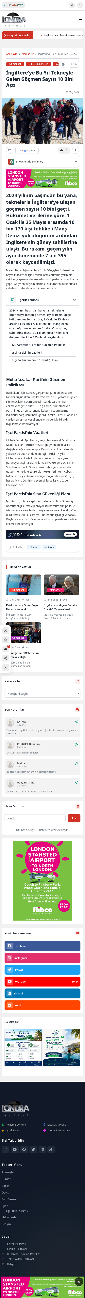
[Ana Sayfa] (5, 639)
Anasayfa (8, 1172)
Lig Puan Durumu (17, 1211)
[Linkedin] (42, 1149)
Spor (5, 1206)
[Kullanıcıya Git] (10, 723)
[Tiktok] (51, 1149)
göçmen (34, 547)
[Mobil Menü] (80, 19)
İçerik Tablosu (29, 300)
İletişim (6, 1224)
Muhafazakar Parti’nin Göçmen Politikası (39, 345)
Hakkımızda (9, 1217)
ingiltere (49, 547)
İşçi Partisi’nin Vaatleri (27, 352)
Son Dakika (9, 1199)
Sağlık (5, 1186)
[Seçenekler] (75, 150)
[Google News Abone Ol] (27, 150)
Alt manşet (28, 54)
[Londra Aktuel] (14, 19)
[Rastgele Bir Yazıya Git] (5, 630)
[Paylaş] (9, 150)
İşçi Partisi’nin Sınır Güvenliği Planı (35, 360)
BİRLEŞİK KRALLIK (38, 64)
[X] (33, 1149)
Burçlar (6, 1179)
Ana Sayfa (11, 54)
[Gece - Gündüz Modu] (72, 7)
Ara (74, 818)
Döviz (5, 1192)
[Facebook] (24, 1149)
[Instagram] (5, 1149)
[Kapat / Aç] (5, 667)
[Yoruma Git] (76, 722)
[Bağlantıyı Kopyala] (63, 64)
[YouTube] (15, 1149)
